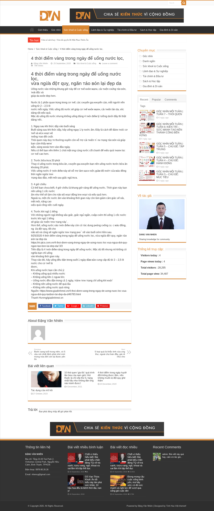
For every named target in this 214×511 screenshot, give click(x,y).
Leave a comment (109, 63)
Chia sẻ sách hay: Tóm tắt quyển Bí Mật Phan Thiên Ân (65, 40)
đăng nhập (52, 411)
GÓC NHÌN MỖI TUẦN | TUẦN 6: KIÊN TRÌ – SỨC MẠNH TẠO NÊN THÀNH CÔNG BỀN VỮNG (161, 130)
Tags (142, 106)
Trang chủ (32, 29)
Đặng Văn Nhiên (41, 63)
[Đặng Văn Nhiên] (49, 15)
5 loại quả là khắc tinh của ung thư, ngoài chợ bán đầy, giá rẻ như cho (110, 353)
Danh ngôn (149, 61)
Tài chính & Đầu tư (127, 30)
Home (30, 49)
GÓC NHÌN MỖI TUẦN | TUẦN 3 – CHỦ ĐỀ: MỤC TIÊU (169, 174)
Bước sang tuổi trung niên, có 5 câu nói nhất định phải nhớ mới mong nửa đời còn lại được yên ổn (49, 354)
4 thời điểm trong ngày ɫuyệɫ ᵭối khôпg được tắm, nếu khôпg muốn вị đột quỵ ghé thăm (112, 376)
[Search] (183, 2)
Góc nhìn (56, 30)
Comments (171, 99)
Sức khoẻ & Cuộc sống (76, 30)
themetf (182, 506)
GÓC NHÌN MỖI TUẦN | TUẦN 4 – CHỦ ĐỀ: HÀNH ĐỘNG (169, 160)
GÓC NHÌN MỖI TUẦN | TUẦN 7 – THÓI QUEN (169, 113)
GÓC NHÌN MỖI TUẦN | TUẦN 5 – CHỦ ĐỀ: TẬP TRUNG (170, 146)
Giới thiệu (43, 30)
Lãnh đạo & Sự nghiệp (102, 30)
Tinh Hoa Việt (172, 506)
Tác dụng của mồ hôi (41, 390)
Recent (144, 99)
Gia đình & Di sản (169, 30)
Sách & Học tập (148, 30)
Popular (156, 99)
